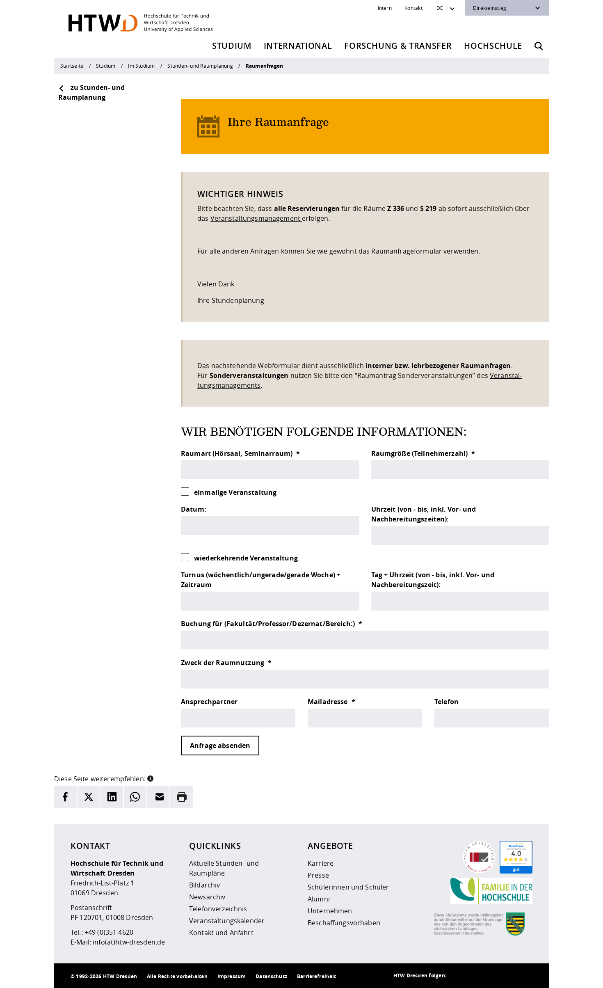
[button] (150, 778)
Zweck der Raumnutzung (223, 662)
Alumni (319, 898)
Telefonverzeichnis (218, 908)
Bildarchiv (204, 885)
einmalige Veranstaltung (235, 492)
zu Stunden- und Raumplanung (91, 92)
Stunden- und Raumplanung (200, 65)
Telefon (446, 701)
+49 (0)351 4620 (109, 932)
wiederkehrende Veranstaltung (246, 558)
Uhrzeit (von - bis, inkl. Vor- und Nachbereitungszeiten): (423, 514)
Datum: (193, 509)
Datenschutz (271, 976)
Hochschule (493, 45)
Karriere (320, 863)
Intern (385, 8)
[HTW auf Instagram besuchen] (475, 975)
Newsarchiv (207, 896)
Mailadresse (328, 701)
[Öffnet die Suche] (538, 45)
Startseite (71, 65)
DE (439, 8)
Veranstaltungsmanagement (256, 218)
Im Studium (141, 65)
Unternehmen (330, 910)
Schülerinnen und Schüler (348, 887)
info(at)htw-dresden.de (129, 942)
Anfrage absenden (220, 745)
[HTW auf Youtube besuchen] (524, 975)
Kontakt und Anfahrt (221, 932)
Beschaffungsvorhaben (344, 922)
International (298, 45)
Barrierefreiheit (316, 976)
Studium (231, 45)
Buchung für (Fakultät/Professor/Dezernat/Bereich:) (268, 623)
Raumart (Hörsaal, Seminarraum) (237, 453)
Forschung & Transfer (398, 45)
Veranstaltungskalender (227, 920)
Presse (318, 875)
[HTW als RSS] (458, 975)
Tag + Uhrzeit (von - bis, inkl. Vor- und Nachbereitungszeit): (433, 579)
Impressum (231, 976)
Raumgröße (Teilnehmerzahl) (420, 453)
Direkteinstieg (489, 8)
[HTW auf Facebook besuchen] (508, 975)
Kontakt (413, 8)
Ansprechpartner (209, 701)
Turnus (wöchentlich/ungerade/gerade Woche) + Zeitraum (260, 579)
